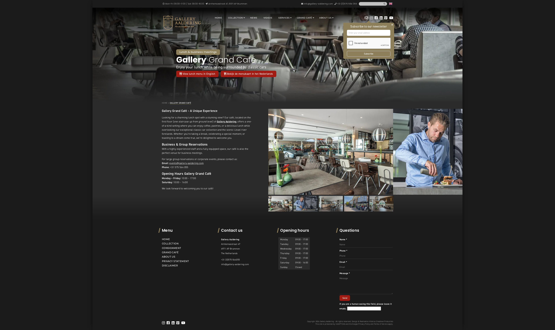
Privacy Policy (364, 324)
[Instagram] (371, 17)
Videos (267, 17)
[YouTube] (391, 17)
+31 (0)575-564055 (230, 259)
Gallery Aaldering (226, 121)
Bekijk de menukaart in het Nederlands (249, 74)
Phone (343, 250)
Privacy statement (175, 261)
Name (343, 239)
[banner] (182, 22)
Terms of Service (381, 324)
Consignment (171, 248)
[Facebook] (376, 17)
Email (343, 262)
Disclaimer (170, 265)
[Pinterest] (385, 17)
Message (345, 273)
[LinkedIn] (381, 17)
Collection (235, 17)
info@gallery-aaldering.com (235, 264)
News (253, 17)
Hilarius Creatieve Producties (381, 321)
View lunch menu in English (198, 74)
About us (325, 17)
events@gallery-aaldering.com (186, 163)
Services (283, 17)
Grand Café (304, 17)
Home (218, 17)
